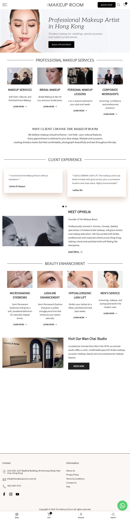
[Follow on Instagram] (11, 494)
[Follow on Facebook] (4, 494)
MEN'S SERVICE (110, 293)
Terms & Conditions (75, 478)
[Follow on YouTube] (17, 494)
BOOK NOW (106, 4)
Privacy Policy (72, 474)
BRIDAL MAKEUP (50, 90)
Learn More (73, 252)
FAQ (68, 486)
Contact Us (71, 482)
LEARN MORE (18, 106)
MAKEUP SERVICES (20, 90)
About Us (70, 470)
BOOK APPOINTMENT (61, 44)
